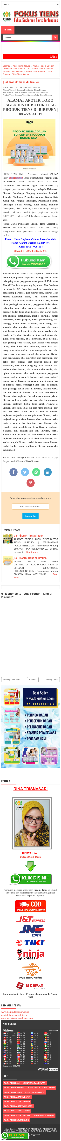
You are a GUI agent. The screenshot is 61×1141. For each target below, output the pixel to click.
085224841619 (16, 178)
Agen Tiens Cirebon (34, 1092)
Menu (9, 29)
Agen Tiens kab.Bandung (16, 1120)
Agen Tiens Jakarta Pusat (17, 1102)
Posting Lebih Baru (11, 680)
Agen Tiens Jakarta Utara (17, 1115)
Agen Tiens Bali (12, 1083)
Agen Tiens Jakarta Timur (17, 1111)
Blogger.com (35, 1135)
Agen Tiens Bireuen (31, 87)
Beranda (32, 680)
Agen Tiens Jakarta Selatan (18, 1106)
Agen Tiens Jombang (44, 1115)
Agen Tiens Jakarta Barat (17, 1097)
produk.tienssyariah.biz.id (14, 1015)
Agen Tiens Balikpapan (34, 1083)
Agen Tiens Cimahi (13, 1092)
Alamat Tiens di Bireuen (13, 90)
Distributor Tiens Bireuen (35, 90)
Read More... (33, 552)
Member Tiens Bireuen (38, 92)
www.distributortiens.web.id (15, 1012)
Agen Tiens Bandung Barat (41, 1088)
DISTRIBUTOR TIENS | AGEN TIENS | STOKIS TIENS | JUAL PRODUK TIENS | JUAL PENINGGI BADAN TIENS (30, 1130)
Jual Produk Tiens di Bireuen (15, 92)
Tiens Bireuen (28, 95)
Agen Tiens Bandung (14, 1088)
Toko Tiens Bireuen (43, 95)
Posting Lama (52, 680)
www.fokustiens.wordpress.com (17, 1018)
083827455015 (39, 250)
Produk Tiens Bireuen (12, 95)
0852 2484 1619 (30, 856)
